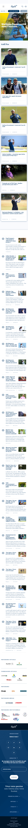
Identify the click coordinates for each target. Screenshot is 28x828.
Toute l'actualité (13, 11)
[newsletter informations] (17, 758)
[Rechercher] (22, 6)
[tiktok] (14, 742)
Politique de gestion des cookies (14, 824)
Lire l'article (5, 32)
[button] (3, 6)
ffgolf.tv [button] (13, 806)
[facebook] (8, 742)
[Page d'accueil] (14, 6)
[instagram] (20, 742)
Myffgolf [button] (13, 801)
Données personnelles (14, 823)
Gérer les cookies (14, 826)
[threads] (20, 747)
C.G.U (14, 822)
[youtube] (8, 747)
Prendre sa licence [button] (13, 796)
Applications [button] (13, 811)
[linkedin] (14, 747)
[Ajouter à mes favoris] (3, 50)
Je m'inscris (14, 777)
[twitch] (14, 752)
